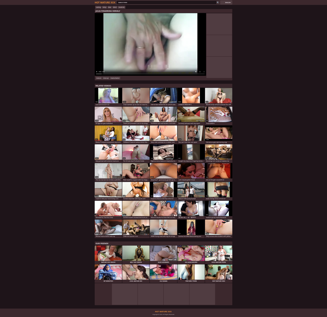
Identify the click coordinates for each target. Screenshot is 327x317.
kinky (104, 7)
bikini (115, 7)
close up (106, 78)
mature (98, 78)
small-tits (121, 7)
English (228, 2)
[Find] (217, 2)
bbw (109, 7)
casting (98, 7)
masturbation (115, 78)
